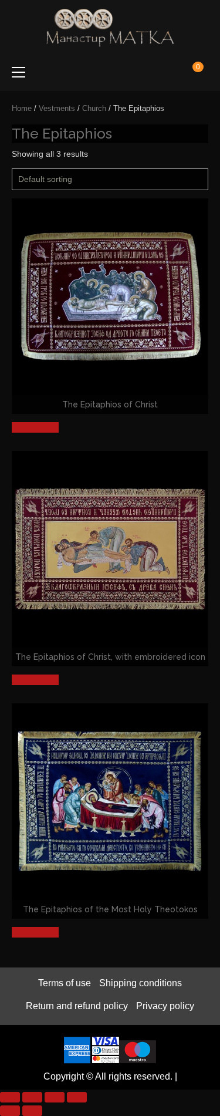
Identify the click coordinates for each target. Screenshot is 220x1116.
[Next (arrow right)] (32, 1110)
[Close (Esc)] (77, 1097)
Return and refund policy (77, 1006)
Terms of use (64, 983)
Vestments (57, 108)
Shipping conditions (140, 983)
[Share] (55, 1097)
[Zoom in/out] (10, 1097)
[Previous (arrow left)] (10, 1110)
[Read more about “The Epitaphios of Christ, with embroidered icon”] (35, 680)
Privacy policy (165, 1006)
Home (22, 108)
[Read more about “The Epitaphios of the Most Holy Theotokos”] (35, 932)
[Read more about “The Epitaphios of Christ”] (35, 427)
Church (94, 108)
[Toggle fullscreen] (32, 1097)
